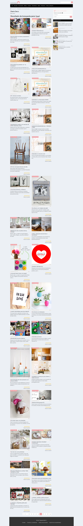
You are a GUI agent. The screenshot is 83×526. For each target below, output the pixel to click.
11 (31, 514)
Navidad (15, 5)
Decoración (20, 5)
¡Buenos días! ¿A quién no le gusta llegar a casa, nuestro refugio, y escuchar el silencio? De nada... (19, 235)
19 (50, 514)
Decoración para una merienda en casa (41, 478)
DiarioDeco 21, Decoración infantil (40, 99)
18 (47, 514)
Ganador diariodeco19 (37, 266)
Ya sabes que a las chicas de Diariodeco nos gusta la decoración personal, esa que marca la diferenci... (20, 69)
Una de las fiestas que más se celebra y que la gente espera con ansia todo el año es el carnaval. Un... (41, 340)
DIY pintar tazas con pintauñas (18, 420)
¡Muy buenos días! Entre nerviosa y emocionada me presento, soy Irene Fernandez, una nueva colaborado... (20, 170)
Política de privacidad (43, 522)
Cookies (23, 522)
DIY (12, 5)
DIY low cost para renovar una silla (19, 166)
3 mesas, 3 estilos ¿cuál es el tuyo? (40, 497)
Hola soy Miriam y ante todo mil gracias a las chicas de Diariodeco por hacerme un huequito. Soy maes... (20, 41)
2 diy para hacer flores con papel (19, 273)
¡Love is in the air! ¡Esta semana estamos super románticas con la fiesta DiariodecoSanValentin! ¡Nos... (41, 315)
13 (36, 514)
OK (70, 16)
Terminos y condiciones (32, 522)
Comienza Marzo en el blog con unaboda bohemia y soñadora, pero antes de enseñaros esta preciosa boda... (19, 193)
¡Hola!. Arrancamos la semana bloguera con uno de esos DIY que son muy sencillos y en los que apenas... (20, 423)
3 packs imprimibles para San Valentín (20, 311)
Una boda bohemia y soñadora (18, 189)
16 (43, 514)
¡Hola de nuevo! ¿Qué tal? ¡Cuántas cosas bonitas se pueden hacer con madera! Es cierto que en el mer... (41, 211)
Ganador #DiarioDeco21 (37, 30)
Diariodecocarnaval (36, 336)
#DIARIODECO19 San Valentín (18, 338)
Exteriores (43, 5)
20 (50, 400)
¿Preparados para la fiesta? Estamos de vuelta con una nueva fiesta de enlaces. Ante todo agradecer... (41, 103)
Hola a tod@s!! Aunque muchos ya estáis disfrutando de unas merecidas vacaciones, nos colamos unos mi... (41, 130)
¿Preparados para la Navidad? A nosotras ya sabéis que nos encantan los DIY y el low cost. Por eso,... (19, 507)
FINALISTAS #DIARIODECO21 (39, 68)
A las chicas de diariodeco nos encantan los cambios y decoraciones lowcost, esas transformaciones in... (41, 238)
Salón (39, 5)
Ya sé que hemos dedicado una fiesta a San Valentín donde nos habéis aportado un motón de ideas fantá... (20, 314)
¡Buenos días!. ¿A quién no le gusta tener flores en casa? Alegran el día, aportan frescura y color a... (19, 276)
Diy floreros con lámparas (38, 312)
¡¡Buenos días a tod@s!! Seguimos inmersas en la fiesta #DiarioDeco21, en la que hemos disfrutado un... (41, 72)
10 (50, 28)
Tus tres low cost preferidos (17, 451)
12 (33, 514)
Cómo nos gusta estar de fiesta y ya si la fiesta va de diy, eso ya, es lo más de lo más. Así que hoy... (41, 157)
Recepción (13, 8)
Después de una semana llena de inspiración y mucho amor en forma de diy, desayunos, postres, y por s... (41, 269)
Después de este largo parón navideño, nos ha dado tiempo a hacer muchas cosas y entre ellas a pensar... (19, 341)
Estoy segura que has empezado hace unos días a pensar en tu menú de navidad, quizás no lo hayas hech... (41, 500)
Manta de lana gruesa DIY (38, 402)
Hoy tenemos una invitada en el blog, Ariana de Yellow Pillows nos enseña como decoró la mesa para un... (41, 481)
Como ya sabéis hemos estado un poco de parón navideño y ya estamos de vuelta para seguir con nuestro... (19, 455)
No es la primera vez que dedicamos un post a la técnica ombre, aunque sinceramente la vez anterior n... (20, 384)
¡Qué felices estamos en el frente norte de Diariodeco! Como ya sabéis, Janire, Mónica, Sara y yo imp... (19, 475)
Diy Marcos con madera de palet (40, 208)
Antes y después (49, 5)
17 (45, 514)
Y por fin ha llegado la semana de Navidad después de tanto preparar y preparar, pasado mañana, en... (41, 446)
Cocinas (29, 5)
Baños (25, 5)
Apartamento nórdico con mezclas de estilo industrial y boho (20, 125)
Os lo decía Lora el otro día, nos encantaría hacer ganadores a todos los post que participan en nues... (40, 34)
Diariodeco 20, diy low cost (38, 153)
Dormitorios (34, 5)
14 (38, 514)
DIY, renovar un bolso (16, 95)
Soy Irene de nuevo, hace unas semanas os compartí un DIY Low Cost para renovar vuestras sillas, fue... (19, 99)
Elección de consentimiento (55, 522)
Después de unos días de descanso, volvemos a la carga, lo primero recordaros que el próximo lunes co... (19, 129)
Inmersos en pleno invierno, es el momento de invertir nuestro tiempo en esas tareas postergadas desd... (41, 381)
